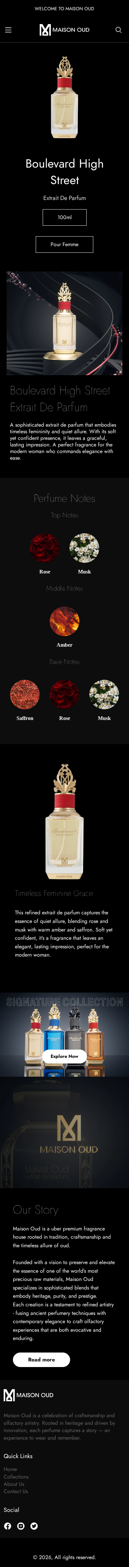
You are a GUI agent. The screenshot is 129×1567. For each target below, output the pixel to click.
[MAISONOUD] (64, 29)
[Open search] (118, 30)
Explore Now (64, 1056)
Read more (41, 1359)
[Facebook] (7, 1526)
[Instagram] (20, 1526)
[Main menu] (8, 30)
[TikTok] (34, 1526)
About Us (14, 1484)
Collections (16, 1477)
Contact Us (16, 1491)
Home (10, 1469)
